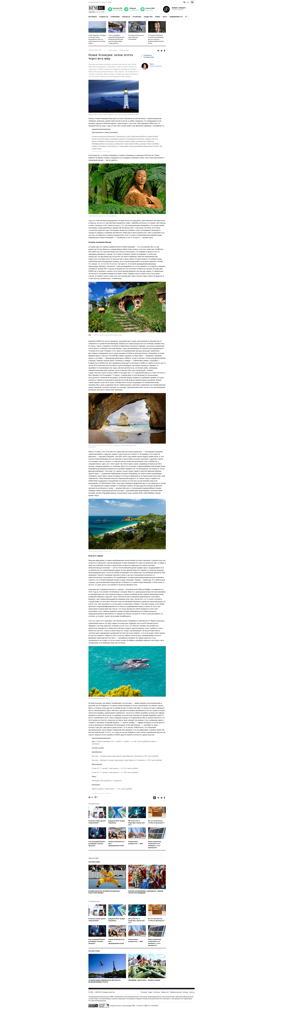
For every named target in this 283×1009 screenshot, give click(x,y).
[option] (127, 307)
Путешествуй (148, 57)
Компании (115, 17)
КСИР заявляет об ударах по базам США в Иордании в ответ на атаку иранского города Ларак (97, 39)
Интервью (92, 17)
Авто (165, 17)
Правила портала (176, 992)
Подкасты (103, 17)
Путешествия (124, 50)
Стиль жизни (112, 50)
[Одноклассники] (164, 50)
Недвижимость (176, 17)
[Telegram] (161, 50)
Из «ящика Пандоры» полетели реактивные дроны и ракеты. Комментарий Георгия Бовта (156, 39)
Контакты (157, 992)
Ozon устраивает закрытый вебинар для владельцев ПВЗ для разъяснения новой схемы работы (116, 39)
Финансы (126, 17)
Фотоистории (94, 862)
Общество (148, 17)
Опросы (192, 992)
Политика (137, 17)
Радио (150, 992)
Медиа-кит (165, 992)
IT (186, 17)
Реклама (144, 992)
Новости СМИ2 (93, 858)
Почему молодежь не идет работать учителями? (136, 37)
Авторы (185, 992)
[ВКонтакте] (158, 50)
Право (157, 17)
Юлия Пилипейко (156, 66)
